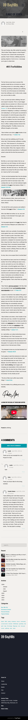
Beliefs (3, 687)
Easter (2, 621)
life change (9, 626)
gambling (21, 623)
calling (9, 621)
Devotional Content (6, 609)
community (23, 621)
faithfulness (15, 623)
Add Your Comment (14, 445)
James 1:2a (17, 134)
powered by (14, 718)
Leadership (4, 684)
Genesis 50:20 (12, 351)
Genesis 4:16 (21, 209)
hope (5, 626)
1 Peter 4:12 (18, 290)
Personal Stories (5, 611)
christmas (13, 621)
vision (14, 628)
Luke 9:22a (9, 380)
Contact (3, 693)
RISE (6, 621)
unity (11, 628)
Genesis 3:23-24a (5, 187)
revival (2, 628)
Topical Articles (5, 614)
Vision (2, 681)
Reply (23, 459)
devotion (10, 623)
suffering (8, 427)
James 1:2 (4, 108)
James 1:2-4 (15, 329)
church (18, 621)
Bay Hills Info (4, 607)
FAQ (2, 690)
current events (4, 623)
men (19, 626)
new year (23, 626)
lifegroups (15, 626)
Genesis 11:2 (4, 226)
